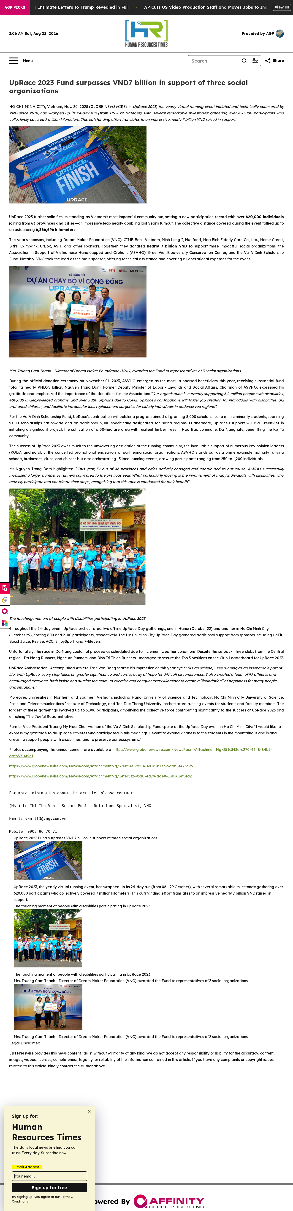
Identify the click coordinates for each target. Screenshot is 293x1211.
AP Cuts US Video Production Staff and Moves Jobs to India (207, 7)
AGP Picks (15, 7)
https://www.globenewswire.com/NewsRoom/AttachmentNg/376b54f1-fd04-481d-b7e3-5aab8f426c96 (101, 766)
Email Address (26, 1167)
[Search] (244, 60)
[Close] (89, 1111)
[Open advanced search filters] (255, 60)
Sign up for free (49, 1187)
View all (282, 7)
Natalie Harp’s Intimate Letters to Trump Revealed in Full (67, 7)
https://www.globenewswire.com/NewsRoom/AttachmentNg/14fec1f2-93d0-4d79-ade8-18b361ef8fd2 (100, 776)
